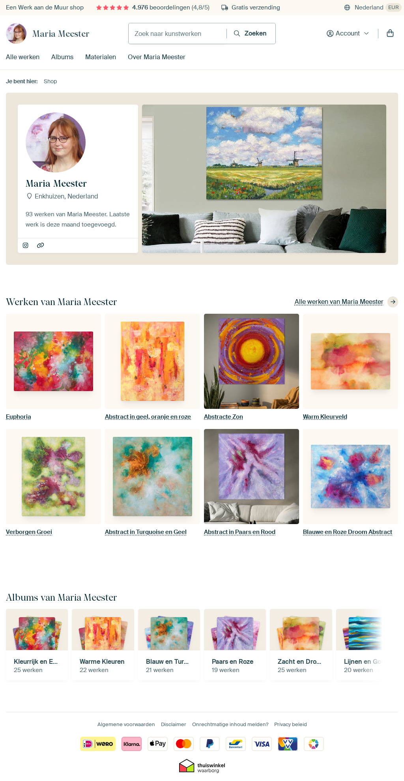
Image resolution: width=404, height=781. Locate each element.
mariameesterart (26, 245)
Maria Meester (61, 33)
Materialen (100, 57)
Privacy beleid (290, 724)
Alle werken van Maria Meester (339, 302)
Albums (62, 57)
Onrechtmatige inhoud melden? (230, 724)
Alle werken (22, 57)
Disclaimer (173, 724)
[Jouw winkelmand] (390, 33)
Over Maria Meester (156, 57)
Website (41, 245)
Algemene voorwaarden (126, 724)
